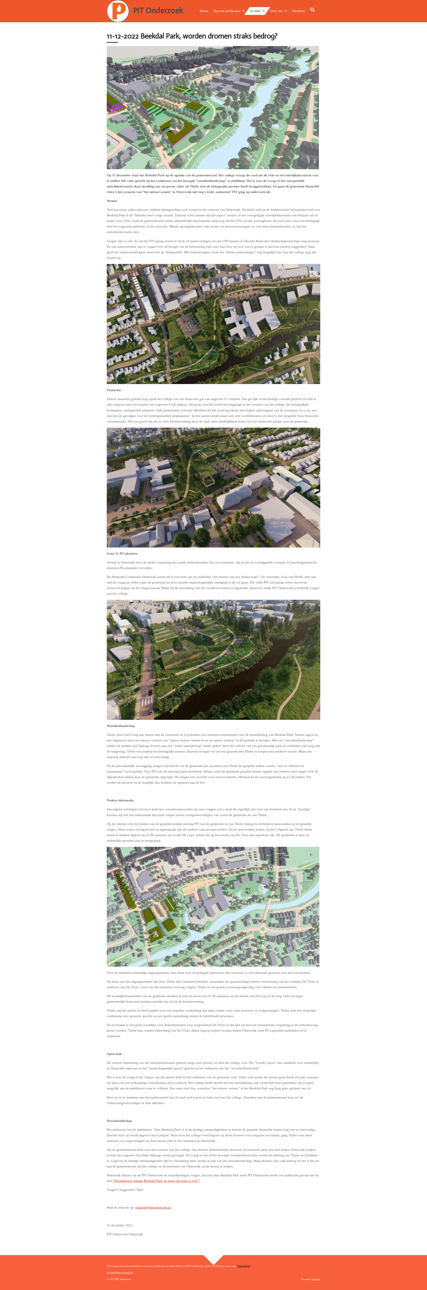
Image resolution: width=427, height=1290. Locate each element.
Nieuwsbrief (243, 1266)
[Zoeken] (313, 10)
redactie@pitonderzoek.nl (153, 1207)
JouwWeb (316, 1279)
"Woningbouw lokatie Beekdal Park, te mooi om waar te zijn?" (156, 1181)
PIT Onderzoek (158, 10)
